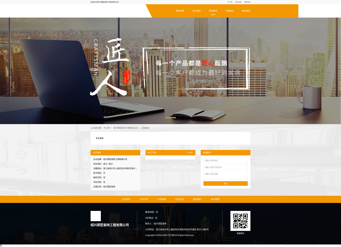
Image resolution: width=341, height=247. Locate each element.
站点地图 (215, 199)
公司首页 (126, 199)
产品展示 (229, 11)
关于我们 (196, 11)
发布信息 (238, 2)
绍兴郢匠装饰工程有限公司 (125, 128)
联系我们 (246, 11)
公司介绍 (143, 199)
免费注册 (247, 2)
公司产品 (179, 199)
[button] (170, 117)
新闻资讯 (213, 11)
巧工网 (230, 2)
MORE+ (190, 153)
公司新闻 (145, 128)
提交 (225, 183)
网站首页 (180, 11)
